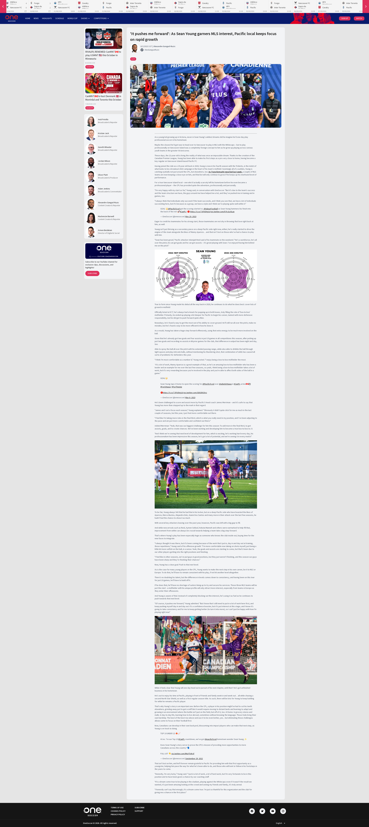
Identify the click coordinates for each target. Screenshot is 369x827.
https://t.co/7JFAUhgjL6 (200, 211)
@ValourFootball (211, 208)
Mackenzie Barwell (106, 216)
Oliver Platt (103, 175)
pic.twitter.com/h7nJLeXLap (223, 211)
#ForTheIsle (177, 387)
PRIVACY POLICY (118, 814)
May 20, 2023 (190, 216)
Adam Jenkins (104, 188)
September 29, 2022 (194, 758)
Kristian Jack (103, 133)
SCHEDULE (59, 18)
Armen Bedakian (105, 230)
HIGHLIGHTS (47, 18)
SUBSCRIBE (92, 273)
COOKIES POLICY (118, 811)
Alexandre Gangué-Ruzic (108, 202)
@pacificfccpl (211, 739)
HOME (27, 18)
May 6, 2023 (190, 397)
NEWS (36, 18)
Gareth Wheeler (105, 147)
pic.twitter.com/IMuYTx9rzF (183, 753)
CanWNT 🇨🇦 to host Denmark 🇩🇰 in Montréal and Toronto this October (103, 98)
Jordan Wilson (104, 161)
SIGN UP (344, 18)
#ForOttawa (165, 387)
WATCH (359, 18)
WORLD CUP (72, 18)
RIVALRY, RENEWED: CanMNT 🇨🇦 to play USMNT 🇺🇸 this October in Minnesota (103, 55)
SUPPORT (139, 811)
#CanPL (183, 211)
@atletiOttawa (225, 384)
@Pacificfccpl (174, 208)
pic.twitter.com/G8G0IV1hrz (195, 392)
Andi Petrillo (103, 119)
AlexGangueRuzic (152, 49)
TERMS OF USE (117, 807)
